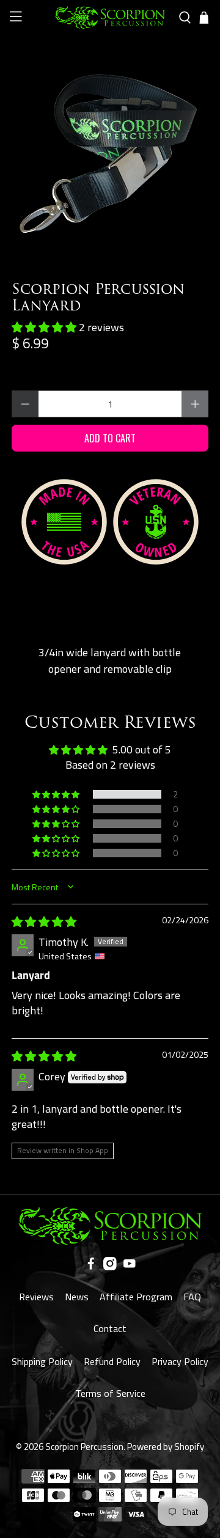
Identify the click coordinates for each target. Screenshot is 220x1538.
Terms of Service (110, 1393)
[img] (44, 922)
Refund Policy (112, 1361)
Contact (110, 1328)
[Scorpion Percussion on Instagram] (110, 1266)
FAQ (192, 1296)
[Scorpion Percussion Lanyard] (110, 146)
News (77, 1296)
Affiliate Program (136, 1296)
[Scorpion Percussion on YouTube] (129, 1266)
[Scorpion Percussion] (110, 17)
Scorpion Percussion (84, 1447)
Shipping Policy (42, 1361)
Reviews (36, 1296)
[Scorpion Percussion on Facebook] (91, 1266)
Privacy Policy (180, 1361)
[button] (45, 327)
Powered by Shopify (165, 1447)
